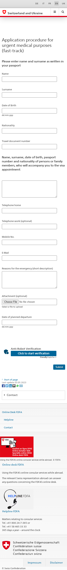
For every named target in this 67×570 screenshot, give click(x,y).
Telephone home (11, 205)
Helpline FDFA (11, 511)
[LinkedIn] (10, 385)
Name (5, 73)
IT (43, 3)
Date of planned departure (17, 316)
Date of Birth (9, 105)
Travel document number (16, 141)
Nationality (8, 125)
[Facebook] (3, 385)
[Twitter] (7, 385)
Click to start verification (33, 353)
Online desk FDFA (13, 464)
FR (49, 3)
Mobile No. (8, 236)
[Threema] (14, 385)
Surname (7, 89)
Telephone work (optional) (17, 221)
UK (63, 3)
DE (36, 3)
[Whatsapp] (18, 385)
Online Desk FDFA (12, 412)
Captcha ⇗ (48, 357)
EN (56, 3)
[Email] (21, 385)
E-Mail (5, 252)
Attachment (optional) (14, 296)
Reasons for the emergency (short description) (27, 268)
